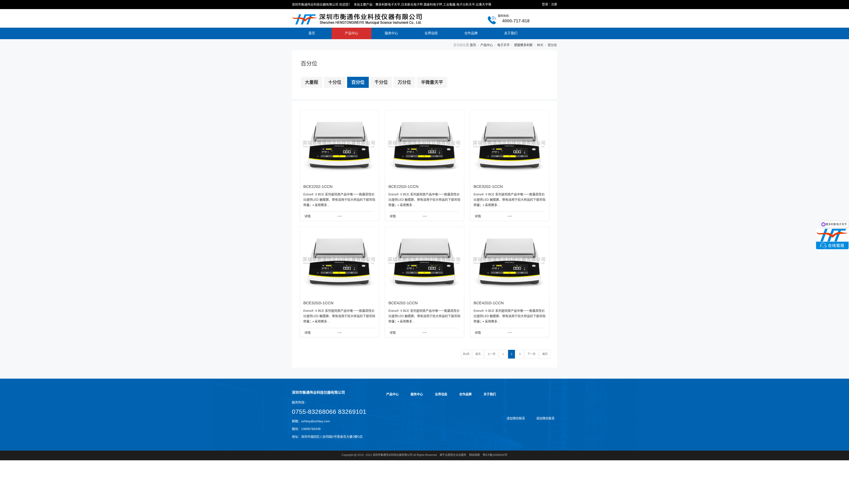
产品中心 (351, 33)
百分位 (358, 82)
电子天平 (503, 45)
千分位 (381, 82)
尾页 (545, 354)
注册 (554, 4)
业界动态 (431, 33)
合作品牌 (471, 33)
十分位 (334, 82)
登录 (545, 4)
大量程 (311, 82)
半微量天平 (432, 82)
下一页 (531, 354)
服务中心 (391, 33)
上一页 (491, 354)
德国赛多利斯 (523, 45)
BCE (540, 45)
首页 (311, 33)
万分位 (404, 82)
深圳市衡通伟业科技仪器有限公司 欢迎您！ (322, 4)
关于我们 (510, 33)
